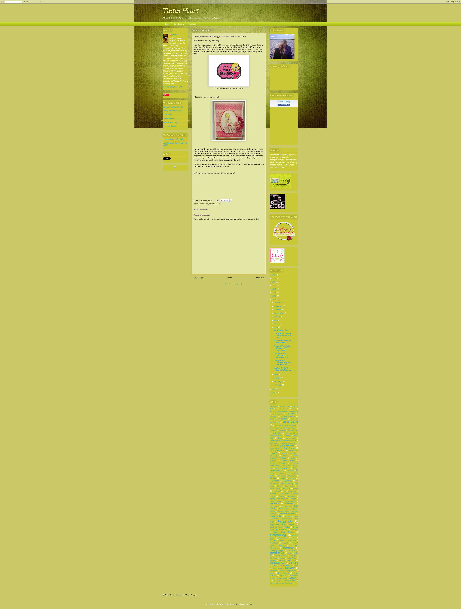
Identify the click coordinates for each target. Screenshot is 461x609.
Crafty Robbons (275, 448)
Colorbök (287, 436)
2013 (274, 296)
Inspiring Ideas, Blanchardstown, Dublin (175, 144)
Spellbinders (274, 543)
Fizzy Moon (292, 478)
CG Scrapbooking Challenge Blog (282, 428)
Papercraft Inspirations (287, 514)
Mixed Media (274, 506)
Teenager (272, 561)
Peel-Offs (288, 516)
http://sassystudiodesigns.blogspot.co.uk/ (228, 88)
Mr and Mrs (286, 506)
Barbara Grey (294, 411)
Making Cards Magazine (278, 499)
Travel (296, 566)
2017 (274, 282)
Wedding (294, 578)
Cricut (274, 453)
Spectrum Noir (291, 540)
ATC (271, 411)
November (278, 306)
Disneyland (286, 466)
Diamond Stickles (277, 463)
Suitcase (282, 558)
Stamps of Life (277, 552)
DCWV (218, 204)
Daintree (285, 456)
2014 (274, 292)
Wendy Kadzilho (290, 581)
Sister (293, 538)
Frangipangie (192, 24)
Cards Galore (290, 422)
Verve (272, 573)
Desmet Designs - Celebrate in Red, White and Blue (281, 355)
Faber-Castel (292, 476)
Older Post (259, 278)
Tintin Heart (180, 10)
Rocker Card (294, 530)
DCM (284, 458)
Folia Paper (274, 481)
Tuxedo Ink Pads (277, 568)
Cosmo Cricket (291, 438)
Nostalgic (280, 511)
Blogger (251, 604)
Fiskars (282, 478)
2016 (274, 285)
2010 (274, 393)
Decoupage (273, 461)
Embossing (281, 476)
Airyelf (237, 604)
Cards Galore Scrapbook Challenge (285, 425)
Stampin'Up (288, 547)
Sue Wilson (273, 558)
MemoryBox (289, 503)
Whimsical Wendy (170, 122)
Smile (281, 540)
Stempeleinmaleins (281, 556)
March (277, 378)
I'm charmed (276, 491)
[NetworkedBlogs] (284, 101)
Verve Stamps (283, 573)
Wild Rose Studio (286, 583)
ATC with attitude (281, 411)
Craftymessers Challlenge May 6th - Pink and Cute (283, 363)
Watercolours (282, 578)
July (276, 320)
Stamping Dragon (277, 550)
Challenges (282, 431)
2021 (274, 275)
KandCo (281, 496)
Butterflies (282, 419)
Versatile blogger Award (288, 571)
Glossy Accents (289, 486)
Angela (174, 35)
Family (273, 478)
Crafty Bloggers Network (172, 111)
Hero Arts (286, 488)
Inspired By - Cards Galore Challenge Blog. (283, 369)
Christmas (276, 433)
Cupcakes (284, 453)
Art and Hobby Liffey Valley (173, 139)
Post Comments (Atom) (233, 284)
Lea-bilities (291, 496)
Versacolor (289, 568)
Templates (282, 561)
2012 (274, 299)
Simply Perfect (283, 538)
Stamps (292, 550)
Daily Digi (273, 456)
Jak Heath (284, 494)
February (278, 381)
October (277, 310)
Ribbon (287, 527)
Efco (288, 473)
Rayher (292, 524)
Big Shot (290, 414)
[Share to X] (226, 200)
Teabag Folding (291, 558)
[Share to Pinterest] (230, 200)
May (276, 327)
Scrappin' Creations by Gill (173, 107)
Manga (293, 499)
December (278, 302)
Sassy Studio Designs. (284, 532)
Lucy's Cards (167, 115)
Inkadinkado (292, 491)
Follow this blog (284, 104)
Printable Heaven (286, 519)
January (277, 385)
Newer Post (198, 278)
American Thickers (282, 409)
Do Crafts (291, 471)
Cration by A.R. (293, 451)
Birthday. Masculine (288, 416)
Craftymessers (210, 204)
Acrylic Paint (274, 406)
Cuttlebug (293, 453)
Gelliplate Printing (287, 484)
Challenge (273, 430)
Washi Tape (283, 576)
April (276, 374)
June (276, 324)
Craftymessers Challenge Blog (253, 164)
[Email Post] (217, 200)
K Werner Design (169, 126)
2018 (274, 278)
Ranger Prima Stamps (277, 525)
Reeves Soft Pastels (276, 527)
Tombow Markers (282, 565)
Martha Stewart (275, 501)
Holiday (295, 488)
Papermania (275, 516)
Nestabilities (283, 509)
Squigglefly (285, 543)
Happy (278, 489)
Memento (274, 503)
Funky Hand (287, 481)
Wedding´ (277, 581)
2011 (274, 389)
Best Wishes (277, 414)
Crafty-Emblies (289, 448)
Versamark (273, 571)
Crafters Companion (288, 443)
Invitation (273, 493)
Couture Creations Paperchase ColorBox (283, 441)
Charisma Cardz (293, 431)
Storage (293, 556)
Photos (296, 516)
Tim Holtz (293, 563)
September (279, 313)
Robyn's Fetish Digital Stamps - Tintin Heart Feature (282, 348)
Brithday (272, 419)
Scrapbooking (179, 24)
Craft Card (273, 443)
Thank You (291, 561)
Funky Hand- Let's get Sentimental (282, 342)
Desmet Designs (288, 461)
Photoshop (275, 519)
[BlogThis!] (224, 200)
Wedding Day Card (281, 330)
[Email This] (221, 200)
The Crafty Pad (277, 563)
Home (167, 24)
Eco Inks (280, 473)
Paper (287, 511)
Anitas (294, 409)
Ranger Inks (285, 522)
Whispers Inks (274, 583)
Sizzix (272, 540)
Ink (284, 491)
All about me (284, 406)
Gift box (279, 486)
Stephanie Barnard (170, 118)
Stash (290, 553)
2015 (274, 289)
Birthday (273, 416)
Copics (201, 204)
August (277, 317)
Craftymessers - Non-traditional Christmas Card (283, 335)
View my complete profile (172, 87)
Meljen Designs (290, 501)
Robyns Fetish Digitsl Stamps (284, 528)
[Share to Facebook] (228, 200)
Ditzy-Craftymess (282, 468)
